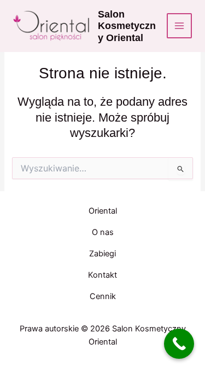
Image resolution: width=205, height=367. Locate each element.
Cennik (103, 296)
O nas (103, 232)
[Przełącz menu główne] (179, 25)
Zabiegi (102, 254)
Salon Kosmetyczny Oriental (127, 26)
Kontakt (102, 275)
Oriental (103, 211)
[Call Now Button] (179, 344)
